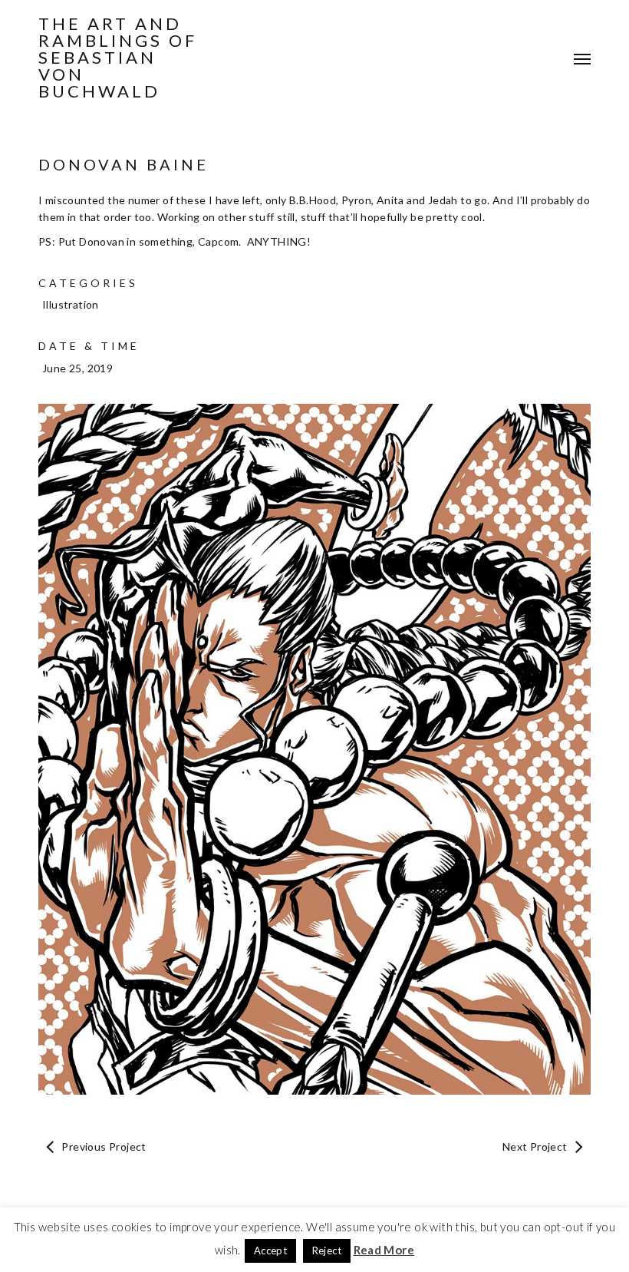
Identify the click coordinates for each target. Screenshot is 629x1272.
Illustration (70, 304)
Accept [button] (270, 1250)
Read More (384, 1250)
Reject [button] (326, 1250)
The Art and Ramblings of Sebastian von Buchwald (117, 57)
